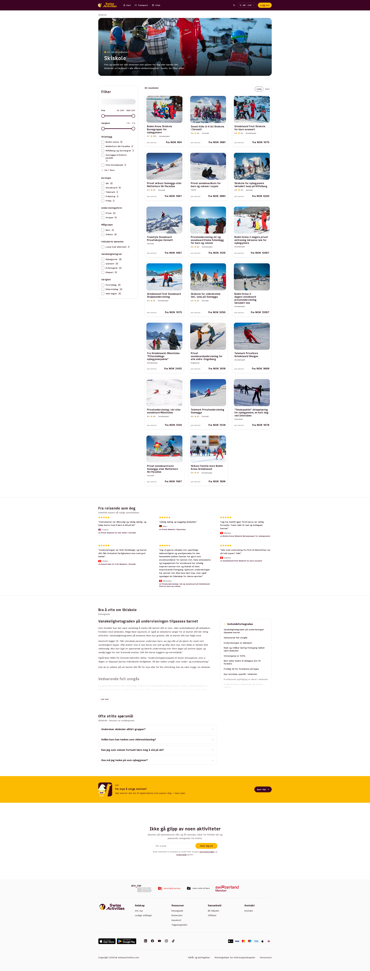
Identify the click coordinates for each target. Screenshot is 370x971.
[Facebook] (152, 941)
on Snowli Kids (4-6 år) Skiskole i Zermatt (117, 564)
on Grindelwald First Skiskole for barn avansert (241, 561)
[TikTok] (173, 941)
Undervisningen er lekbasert (238, 643)
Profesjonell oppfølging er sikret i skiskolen (246, 679)
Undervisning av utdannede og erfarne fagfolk (243, 685)
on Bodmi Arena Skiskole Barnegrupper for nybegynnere (245, 536)
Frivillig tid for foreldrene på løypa (241, 669)
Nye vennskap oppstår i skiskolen (240, 674)
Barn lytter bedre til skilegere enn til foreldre (242, 662)
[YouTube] (159, 941)
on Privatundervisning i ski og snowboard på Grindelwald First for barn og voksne (184, 585)
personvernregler (207, 852)
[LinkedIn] (145, 941)
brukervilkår (181, 855)
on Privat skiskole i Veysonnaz (172, 530)
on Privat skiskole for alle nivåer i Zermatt (117, 533)
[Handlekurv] (234, 5)
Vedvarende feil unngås (235, 637)
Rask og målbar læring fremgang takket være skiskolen (244, 649)
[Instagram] (166, 941)
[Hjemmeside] (108, 5)
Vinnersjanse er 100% (234, 656)
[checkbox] (102, 141)
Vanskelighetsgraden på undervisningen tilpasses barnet (244, 631)
